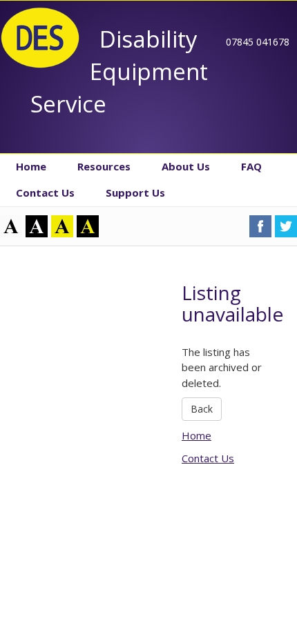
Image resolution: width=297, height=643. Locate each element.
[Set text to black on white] (11, 225)
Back (202, 408)
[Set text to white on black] (37, 225)
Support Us (135, 192)
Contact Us (45, 192)
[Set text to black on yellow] (62, 225)
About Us (186, 166)
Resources (104, 166)
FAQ (251, 166)
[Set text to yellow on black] (88, 225)
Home (31, 166)
